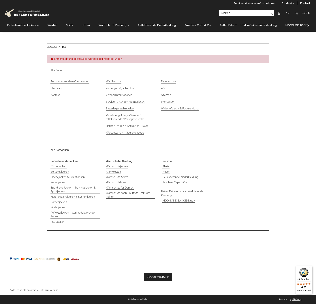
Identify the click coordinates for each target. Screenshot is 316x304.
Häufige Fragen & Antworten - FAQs (127, 125)
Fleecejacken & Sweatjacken (68, 177)
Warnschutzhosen (116, 182)
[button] (279, 13)
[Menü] (310, 268)
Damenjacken (59, 202)
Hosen (166, 171)
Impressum (167, 101)
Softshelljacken (60, 171)
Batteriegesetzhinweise (119, 108)
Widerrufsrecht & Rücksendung (180, 108)
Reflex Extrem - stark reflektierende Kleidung (182, 193)
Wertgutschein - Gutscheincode (125, 132)
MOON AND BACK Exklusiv (179, 200)
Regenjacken (58, 182)
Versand (54, 290)
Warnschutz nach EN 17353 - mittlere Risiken (128, 194)
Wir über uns (113, 81)
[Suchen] (271, 13)
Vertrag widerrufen (158, 276)
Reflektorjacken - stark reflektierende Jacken (73, 214)
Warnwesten (113, 171)
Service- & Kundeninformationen (255, 3)
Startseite (288, 3)
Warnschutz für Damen (119, 187)
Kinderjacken (58, 207)
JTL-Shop (296, 299)
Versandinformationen (119, 95)
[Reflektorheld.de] (27, 13)
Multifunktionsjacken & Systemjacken (73, 196)
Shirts (166, 166)
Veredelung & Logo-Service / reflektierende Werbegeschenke (125, 117)
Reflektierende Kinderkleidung (180, 177)
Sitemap (166, 95)
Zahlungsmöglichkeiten (120, 88)
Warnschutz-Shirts (117, 177)
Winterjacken (58, 166)
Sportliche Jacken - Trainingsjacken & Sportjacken (73, 189)
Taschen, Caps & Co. (175, 182)
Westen (167, 161)
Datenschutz (168, 81)
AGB (163, 88)
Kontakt (305, 3)
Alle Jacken (57, 221)
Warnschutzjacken (117, 166)
